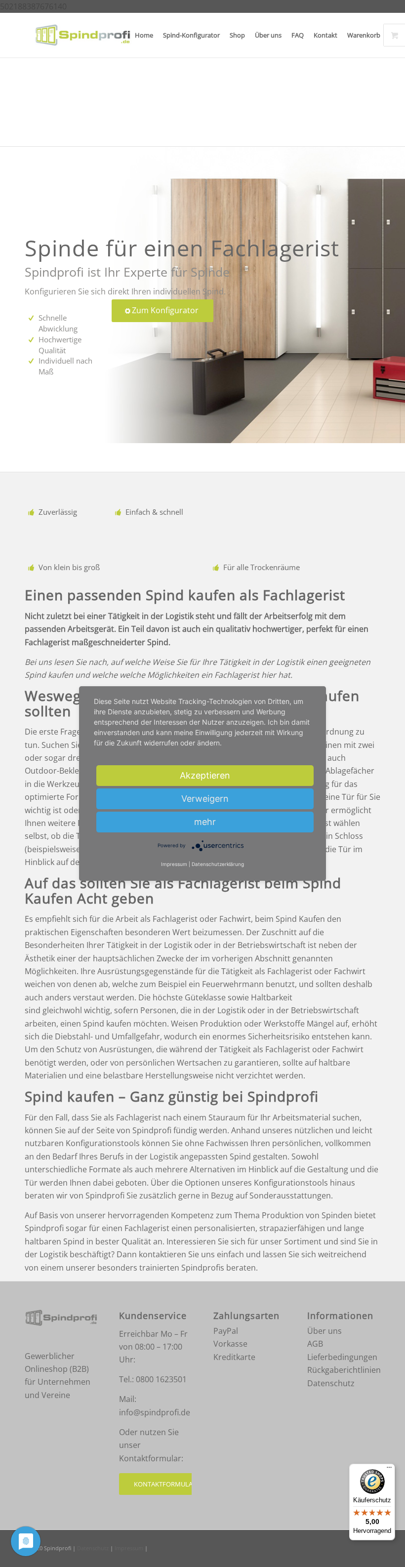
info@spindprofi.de (154, 1412)
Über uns (324, 1330)
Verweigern (205, 798)
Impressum (129, 1548)
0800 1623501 (161, 1379)
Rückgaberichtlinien (344, 1369)
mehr (205, 822)
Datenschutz (331, 1383)
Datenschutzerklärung (218, 864)
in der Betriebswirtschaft (260, 945)
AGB (315, 1343)
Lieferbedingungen (342, 1357)
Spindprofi (57, 1548)
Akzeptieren (205, 775)
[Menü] (389, 1470)
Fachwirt (235, 918)
